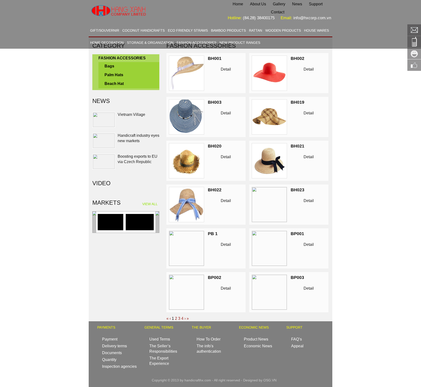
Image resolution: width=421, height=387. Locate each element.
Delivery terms (114, 346)
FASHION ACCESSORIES (196, 43)
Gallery (279, 4)
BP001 (297, 233)
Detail (226, 69)
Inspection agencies (119, 366)
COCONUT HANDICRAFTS (143, 30)
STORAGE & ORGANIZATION (150, 43)
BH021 (297, 146)
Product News (256, 339)
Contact (277, 12)
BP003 (297, 277)
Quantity (109, 360)
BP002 (214, 277)
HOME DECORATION (107, 43)
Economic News (258, 346)
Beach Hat (114, 84)
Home (238, 4)
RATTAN (255, 30)
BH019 (297, 102)
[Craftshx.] (134, 20)
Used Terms (159, 339)
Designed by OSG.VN (260, 380)
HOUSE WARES (316, 30)
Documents (112, 353)
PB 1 (213, 233)
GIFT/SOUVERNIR (104, 30)
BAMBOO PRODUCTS (228, 30)
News (297, 4)
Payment (109, 339)
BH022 (214, 189)
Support (316, 4)
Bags (109, 66)
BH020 (214, 146)
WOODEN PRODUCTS (283, 30)
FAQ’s (296, 339)
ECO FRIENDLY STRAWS (188, 30)
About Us (258, 4)
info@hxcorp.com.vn (312, 18)
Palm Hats (114, 75)
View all (150, 204)
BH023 (297, 189)
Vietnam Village (131, 114)
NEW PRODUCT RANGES (240, 43)
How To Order (208, 339)
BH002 (297, 58)
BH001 (214, 58)
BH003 (214, 102)
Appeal (297, 346)
